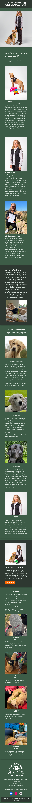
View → (7, 132)
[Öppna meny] (16, 9)
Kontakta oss (10, 582)
